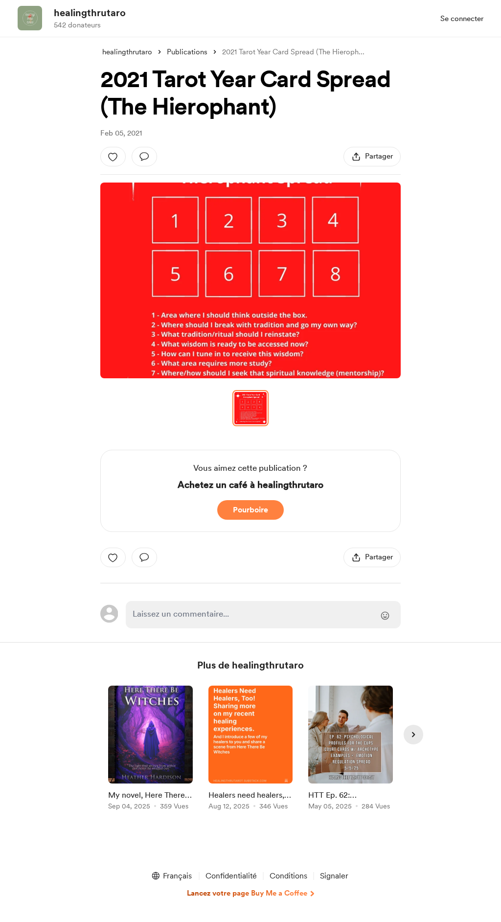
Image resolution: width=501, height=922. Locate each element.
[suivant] (413, 734)
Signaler (334, 875)
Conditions (288, 875)
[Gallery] (250, 280)
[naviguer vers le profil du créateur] (30, 18)
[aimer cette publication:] (113, 156)
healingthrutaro (90, 13)
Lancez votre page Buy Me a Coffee (247, 893)
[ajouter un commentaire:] (144, 156)
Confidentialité (231, 875)
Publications (187, 51)
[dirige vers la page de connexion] (263, 614)
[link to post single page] (150, 749)
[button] (250, 280)
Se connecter (461, 18)
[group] (150, 749)
